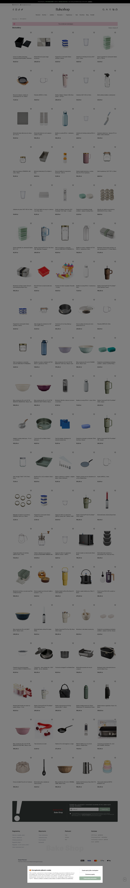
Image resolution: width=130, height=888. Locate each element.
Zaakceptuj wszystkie (90, 878)
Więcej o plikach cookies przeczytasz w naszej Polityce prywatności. (53, 878)
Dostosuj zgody (90, 874)
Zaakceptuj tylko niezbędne (90, 870)
